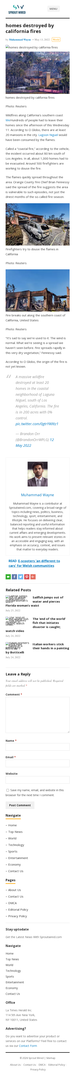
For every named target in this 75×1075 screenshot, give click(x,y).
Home (12, 825)
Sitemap (50, 1058)
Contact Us (15, 871)
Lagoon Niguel (48, 135)
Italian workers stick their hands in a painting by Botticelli (37, 648)
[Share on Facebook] (14, 576)
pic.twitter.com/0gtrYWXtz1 (37, 423)
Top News (15, 832)
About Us (14, 890)
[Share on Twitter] (20, 576)
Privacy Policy (17, 916)
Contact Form (28, 1046)
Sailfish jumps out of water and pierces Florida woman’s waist (34, 601)
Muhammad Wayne (20, 39)
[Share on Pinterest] (26, 576)
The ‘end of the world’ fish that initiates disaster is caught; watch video (36, 625)
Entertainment (18, 858)
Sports (12, 851)
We (8, 120)
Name (11, 741)
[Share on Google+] (33, 576)
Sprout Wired (36, 1058)
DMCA (12, 903)
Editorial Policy (18, 909)
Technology (16, 845)
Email (11, 757)
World (56, 39)
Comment (14, 694)
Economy (14, 864)
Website (12, 773)
